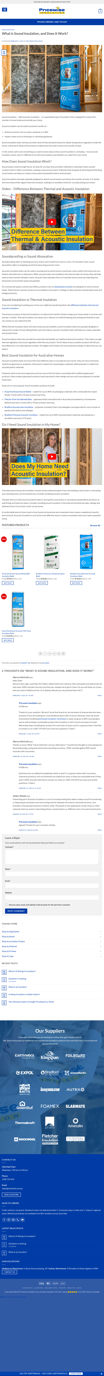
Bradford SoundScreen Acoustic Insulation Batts (83, 575)
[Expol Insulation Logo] (24, 1073)
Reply (100, 695)
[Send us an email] (13, 1220)
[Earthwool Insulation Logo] (24, 1056)
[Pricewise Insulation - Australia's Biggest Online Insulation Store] (52, 11)
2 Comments (15, 981)
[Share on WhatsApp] (40, 654)
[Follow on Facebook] (4, 1220)
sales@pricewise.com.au (12, 1188)
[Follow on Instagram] (9, 1220)
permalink (45, 663)
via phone (20, 1210)
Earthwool (61, 718)
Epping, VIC (43, 1268)
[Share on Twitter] (50, 654)
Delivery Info (51, 1288)
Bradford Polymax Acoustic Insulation (21, 415)
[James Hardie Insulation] (75, 1073)
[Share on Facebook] (45, 654)
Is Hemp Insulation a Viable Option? (24, 994)
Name (8, 869)
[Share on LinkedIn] (63, 654)
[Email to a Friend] (54, 654)
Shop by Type (7, 956)
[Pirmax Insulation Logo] (75, 1139)
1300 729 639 (8, 1179)
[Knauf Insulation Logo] (50, 1089)
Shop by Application (10, 931)
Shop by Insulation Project (13, 941)
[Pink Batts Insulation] (24, 1089)
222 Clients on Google (90, 1292)
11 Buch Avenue (30, 1268)
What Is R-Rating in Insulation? (22, 971)
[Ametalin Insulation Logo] (75, 1122)
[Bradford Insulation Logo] (50, 1073)
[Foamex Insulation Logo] (50, 1106)
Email (8, 881)
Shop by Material (9, 946)
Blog (79, 1288)
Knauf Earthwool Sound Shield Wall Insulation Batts (16, 575)
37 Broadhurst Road (76, 1268)
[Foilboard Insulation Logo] (75, 1056)
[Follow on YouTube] (22, 1220)
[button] (100, 11)
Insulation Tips (8, 30)
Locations (39, 1288)
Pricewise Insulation (34, 41)
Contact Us (28, 1288)
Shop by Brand (8, 936)
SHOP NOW (76, 1373)
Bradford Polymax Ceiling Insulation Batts (50, 575)
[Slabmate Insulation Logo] (75, 1106)
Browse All (95, 525)
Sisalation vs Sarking (17, 978)
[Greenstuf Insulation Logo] (24, 1106)
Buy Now (8, 583)
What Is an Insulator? (17, 987)
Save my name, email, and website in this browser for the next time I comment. (39, 905)
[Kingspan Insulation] (50, 1056)
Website (8, 893)
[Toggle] (100, 931)
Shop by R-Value (9, 951)
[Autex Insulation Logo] (75, 1089)
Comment (9, 847)
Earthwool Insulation (47, 718)
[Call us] (18, 1220)
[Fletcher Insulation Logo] (50, 1122)
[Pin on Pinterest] (59, 654)
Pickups (62, 1288)
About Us (71, 1288)
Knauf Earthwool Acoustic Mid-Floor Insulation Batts (16, 632)
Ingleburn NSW (91, 1268)
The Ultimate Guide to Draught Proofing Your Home (31, 1001)
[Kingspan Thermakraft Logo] (24, 1122)
